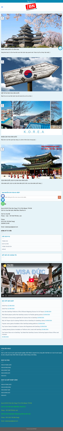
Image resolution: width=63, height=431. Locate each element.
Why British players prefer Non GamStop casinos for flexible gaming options (22, 314)
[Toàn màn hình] (60, 296)
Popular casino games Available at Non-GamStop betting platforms (20, 323)
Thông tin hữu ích (7, 246)
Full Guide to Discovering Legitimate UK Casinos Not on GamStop (19, 317)
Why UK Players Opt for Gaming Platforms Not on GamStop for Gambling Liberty (23, 320)
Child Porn (5, 305)
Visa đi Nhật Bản (5, 370)
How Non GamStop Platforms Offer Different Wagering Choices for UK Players (23, 311)
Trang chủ (5, 241)
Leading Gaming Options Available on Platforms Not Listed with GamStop (21, 329)
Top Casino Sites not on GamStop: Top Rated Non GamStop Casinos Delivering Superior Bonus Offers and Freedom (30, 333)
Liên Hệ (4, 249)
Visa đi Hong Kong (6, 367)
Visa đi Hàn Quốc (5, 373)
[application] (31, 280)
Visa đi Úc (3, 375)
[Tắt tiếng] (57, 296)
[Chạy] (3, 296)
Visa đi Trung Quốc (6, 364)
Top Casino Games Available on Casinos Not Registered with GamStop (21, 326)
